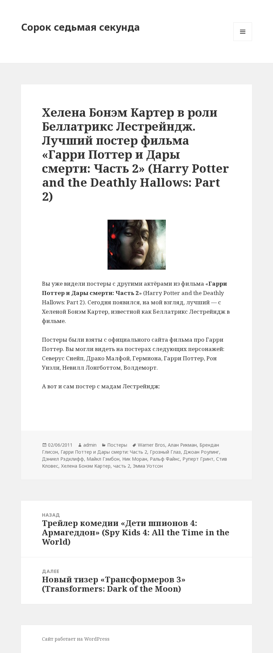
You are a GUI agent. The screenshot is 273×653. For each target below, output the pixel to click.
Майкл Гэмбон (103, 459)
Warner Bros (151, 445)
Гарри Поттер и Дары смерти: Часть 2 (104, 452)
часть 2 (121, 466)
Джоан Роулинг (201, 452)
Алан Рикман (182, 445)
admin (90, 445)
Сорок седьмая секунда (80, 26)
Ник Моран (134, 459)
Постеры (117, 445)
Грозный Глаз (165, 452)
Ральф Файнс (165, 459)
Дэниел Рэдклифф (63, 459)
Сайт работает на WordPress (76, 639)
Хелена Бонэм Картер (86, 466)
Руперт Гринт (197, 459)
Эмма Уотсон (148, 466)
